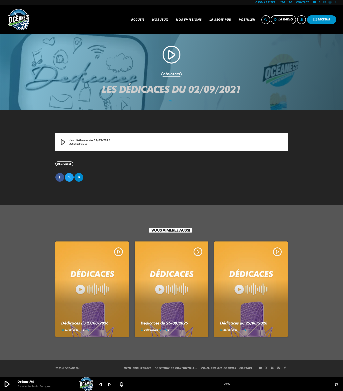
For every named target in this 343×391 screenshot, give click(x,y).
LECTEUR (321, 19)
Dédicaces (171, 74)
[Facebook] (335, 2)
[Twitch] (325, 2)
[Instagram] (330, 2)
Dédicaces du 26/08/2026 (164, 323)
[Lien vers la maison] (19, 20)
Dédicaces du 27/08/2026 (85, 323)
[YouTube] (314, 2)
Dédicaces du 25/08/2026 (243, 323)
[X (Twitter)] (319, 2)
